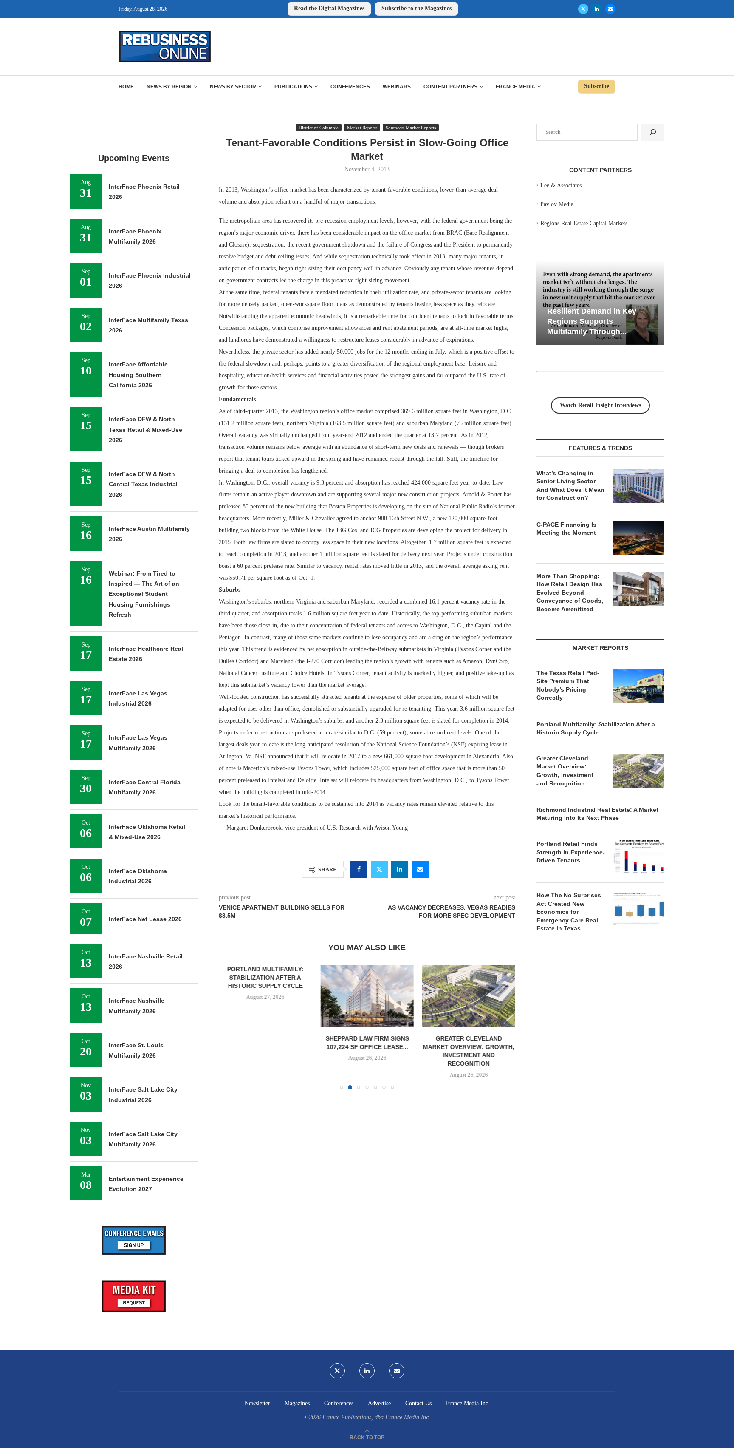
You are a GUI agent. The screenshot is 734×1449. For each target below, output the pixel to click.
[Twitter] (583, 9)
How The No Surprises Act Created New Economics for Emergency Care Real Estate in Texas (568, 912)
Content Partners (450, 87)
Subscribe (596, 86)
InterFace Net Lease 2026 (145, 919)
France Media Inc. (468, 1403)
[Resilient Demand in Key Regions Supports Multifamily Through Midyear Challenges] (600, 303)
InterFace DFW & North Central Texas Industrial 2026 (143, 484)
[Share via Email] (420, 869)
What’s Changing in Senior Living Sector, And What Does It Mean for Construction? (570, 486)
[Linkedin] (597, 9)
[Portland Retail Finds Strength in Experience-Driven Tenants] (638, 857)
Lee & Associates (561, 185)
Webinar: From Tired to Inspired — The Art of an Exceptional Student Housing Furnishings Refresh (144, 594)
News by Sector (233, 87)
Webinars (397, 87)
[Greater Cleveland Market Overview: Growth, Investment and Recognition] (468, 996)
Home (126, 87)
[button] (230, 1027)
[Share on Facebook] (358, 869)
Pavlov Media (556, 204)
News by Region (169, 87)
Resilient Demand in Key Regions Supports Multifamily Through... (591, 321)
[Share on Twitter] (379, 869)
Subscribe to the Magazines (416, 8)
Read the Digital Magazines (329, 8)
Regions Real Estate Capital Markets (583, 223)
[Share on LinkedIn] (399, 869)
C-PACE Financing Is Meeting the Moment (566, 528)
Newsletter (257, 1403)
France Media (515, 87)
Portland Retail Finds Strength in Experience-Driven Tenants (570, 852)
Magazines (297, 1403)
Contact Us (418, 1403)
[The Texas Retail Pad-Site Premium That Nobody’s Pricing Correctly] (638, 686)
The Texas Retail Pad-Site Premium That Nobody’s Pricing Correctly (567, 685)
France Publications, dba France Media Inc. (376, 1417)
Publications (293, 87)
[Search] (652, 132)
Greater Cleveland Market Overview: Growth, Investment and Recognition (564, 771)
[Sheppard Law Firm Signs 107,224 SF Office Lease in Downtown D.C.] (366, 996)
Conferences (350, 87)
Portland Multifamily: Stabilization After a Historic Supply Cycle (265, 977)
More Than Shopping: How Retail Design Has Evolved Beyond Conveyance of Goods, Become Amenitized (569, 592)
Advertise (379, 1403)
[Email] (610, 9)
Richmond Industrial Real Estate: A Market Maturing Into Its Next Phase (597, 814)
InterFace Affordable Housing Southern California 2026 (138, 374)
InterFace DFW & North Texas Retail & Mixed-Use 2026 (145, 429)
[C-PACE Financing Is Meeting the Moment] (638, 538)
